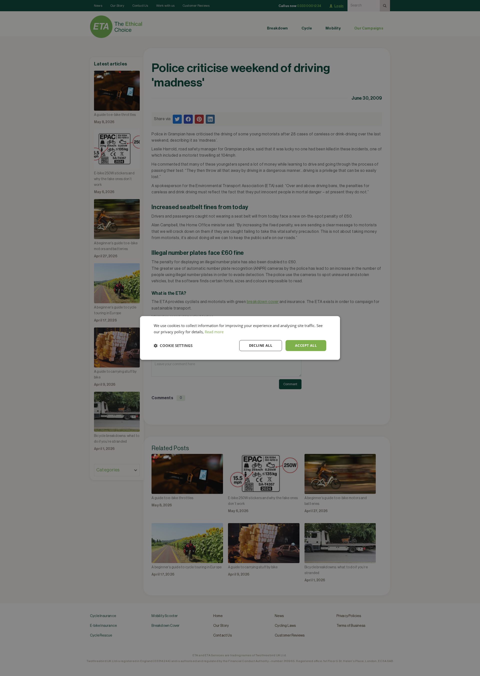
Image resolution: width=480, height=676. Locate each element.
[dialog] (240, 338)
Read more (214, 331)
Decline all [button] (260, 345)
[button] (173, 345)
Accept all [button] (306, 345)
